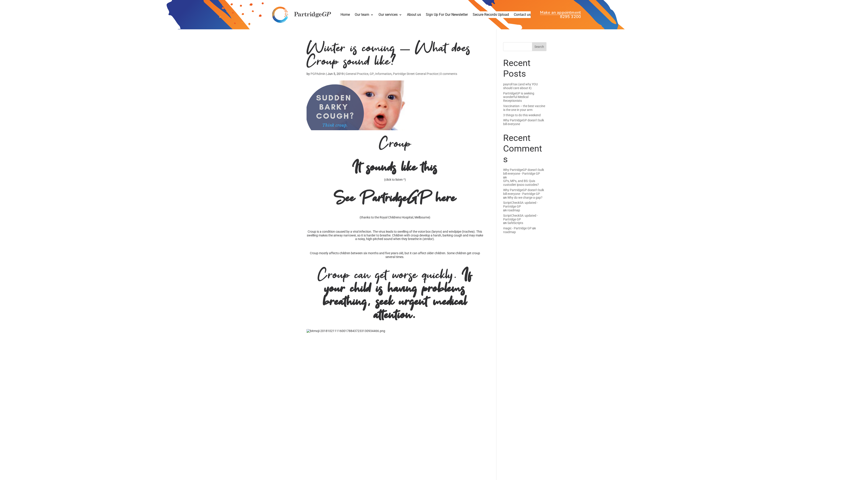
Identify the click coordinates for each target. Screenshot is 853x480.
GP (372, 74)
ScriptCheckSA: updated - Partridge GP (520, 204)
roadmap (513, 210)
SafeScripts (515, 223)
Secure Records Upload (491, 15)
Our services (388, 15)
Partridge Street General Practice (415, 74)
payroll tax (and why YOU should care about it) (520, 86)
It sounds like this (395, 168)
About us (414, 15)
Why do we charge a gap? (524, 197)
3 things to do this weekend (522, 115)
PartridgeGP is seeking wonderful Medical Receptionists (518, 97)
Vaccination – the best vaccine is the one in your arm (524, 108)
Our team (362, 15)
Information (383, 74)
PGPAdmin (318, 74)
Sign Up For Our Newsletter (447, 15)
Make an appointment (560, 13)
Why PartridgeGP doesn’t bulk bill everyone (523, 122)
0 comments (448, 74)
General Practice (357, 74)
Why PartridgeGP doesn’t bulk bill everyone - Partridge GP (523, 171)
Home (345, 15)
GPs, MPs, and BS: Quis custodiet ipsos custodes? (521, 182)
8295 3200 (570, 16)
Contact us (522, 15)
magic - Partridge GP (517, 228)
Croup (395, 144)
